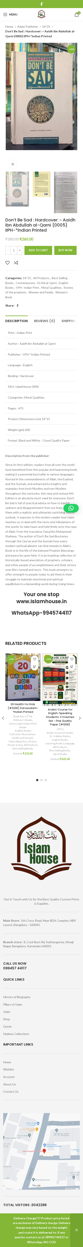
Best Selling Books (23, 748)
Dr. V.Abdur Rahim (60, 736)
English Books (23, 730)
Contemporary (25, 283)
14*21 (46, 26)
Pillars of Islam (12, 1004)
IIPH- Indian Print (27, 287)
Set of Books (60, 754)
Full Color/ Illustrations (23, 734)
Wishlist (8, 1069)
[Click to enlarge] (13, 164)
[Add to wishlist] (7, 263)
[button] (34, 666)
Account (9, 1077)
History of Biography (16, 997)
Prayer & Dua (15, 744)
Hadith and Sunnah (22, 737)
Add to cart (38, 250)
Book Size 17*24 (22, 716)
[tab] (16, 320)
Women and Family (41, 292)
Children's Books (22, 720)
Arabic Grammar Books (60, 732)
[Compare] (16, 263)
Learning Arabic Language (59, 743)
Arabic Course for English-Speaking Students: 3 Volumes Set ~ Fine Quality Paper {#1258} (60, 717)
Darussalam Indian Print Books (23, 725)
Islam (6, 1011)
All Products (41, 278)
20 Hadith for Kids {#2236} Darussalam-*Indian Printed (23, 707)
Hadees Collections (16, 1034)
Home (9, 26)
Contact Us (11, 1091)
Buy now (65, 250)
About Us (9, 1084)
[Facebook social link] (41, 4)
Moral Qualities (51, 287)
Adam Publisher (28, 26)
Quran (7, 1026)
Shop (6, 1019)
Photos (33, 741)
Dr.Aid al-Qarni (47, 283)
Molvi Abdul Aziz (18, 741)
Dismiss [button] (76, 1230)
